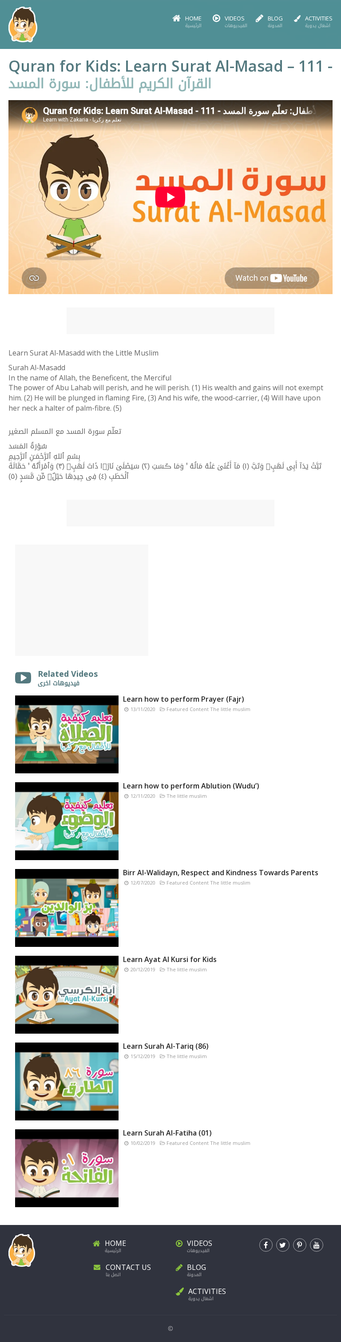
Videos (235, 22)
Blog (275, 22)
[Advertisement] (170, 320)
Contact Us (128, 1269)
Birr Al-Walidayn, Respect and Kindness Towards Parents (220, 872)
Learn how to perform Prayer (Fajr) (183, 699)
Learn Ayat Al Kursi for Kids (170, 959)
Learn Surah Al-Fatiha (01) (167, 1133)
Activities (319, 22)
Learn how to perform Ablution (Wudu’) (191, 786)
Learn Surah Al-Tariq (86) (166, 1046)
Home (193, 22)
